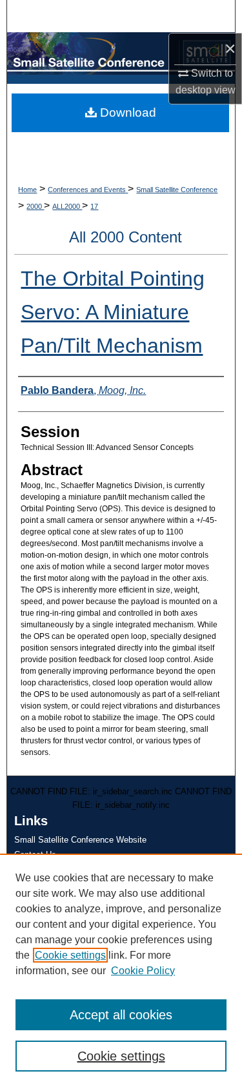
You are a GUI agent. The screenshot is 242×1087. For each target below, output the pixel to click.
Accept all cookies (121, 1015)
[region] (121, 970)
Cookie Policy (143, 970)
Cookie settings (70, 955)
